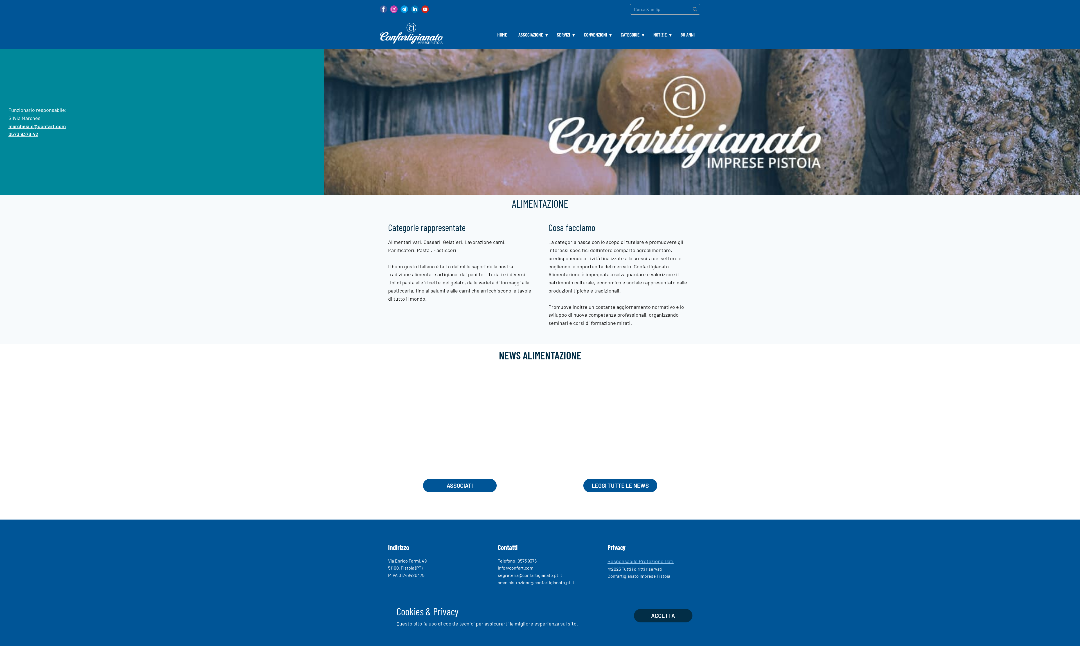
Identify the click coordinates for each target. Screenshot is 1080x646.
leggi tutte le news (620, 485)
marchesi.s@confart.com (37, 126)
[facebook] (383, 9)
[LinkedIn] (414, 9)
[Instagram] (394, 9)
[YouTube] (425, 9)
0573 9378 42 (23, 134)
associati (460, 485)
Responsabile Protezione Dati (641, 561)
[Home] (411, 33)
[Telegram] (404, 9)
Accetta (663, 615)
